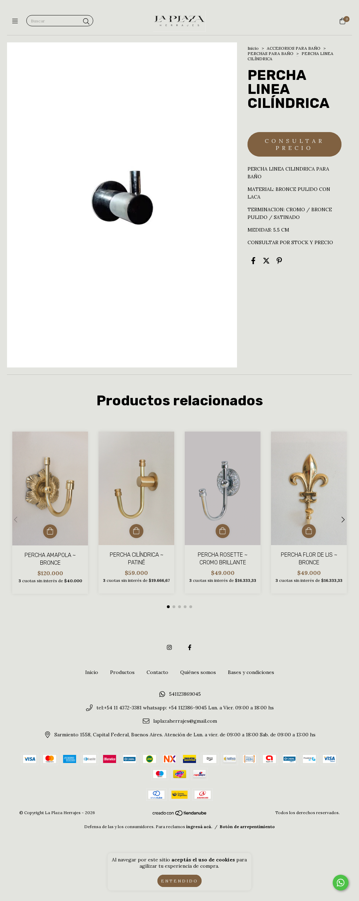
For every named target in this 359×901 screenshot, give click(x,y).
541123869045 (185, 694)
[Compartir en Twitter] (266, 260)
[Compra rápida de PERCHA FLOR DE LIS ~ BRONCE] (309, 531)
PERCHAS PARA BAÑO (270, 53)
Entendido (179, 880)
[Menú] (16, 21)
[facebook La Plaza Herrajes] (189, 647)
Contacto (157, 672)
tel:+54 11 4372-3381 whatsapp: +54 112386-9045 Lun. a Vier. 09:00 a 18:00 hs (185, 707)
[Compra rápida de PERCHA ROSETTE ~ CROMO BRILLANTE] (223, 531)
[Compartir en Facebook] (253, 260)
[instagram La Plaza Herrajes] (169, 647)
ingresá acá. (199, 826)
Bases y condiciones (251, 672)
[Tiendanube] (180, 814)
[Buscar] (86, 21)
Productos (122, 672)
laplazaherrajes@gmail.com (185, 721)
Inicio (253, 48)
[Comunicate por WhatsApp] (340, 882)
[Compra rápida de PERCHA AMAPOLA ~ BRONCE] (50, 531)
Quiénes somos (198, 672)
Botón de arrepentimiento (247, 826)
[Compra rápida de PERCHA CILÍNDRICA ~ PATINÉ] (136, 531)
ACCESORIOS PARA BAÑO (293, 48)
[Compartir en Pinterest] (279, 260)
